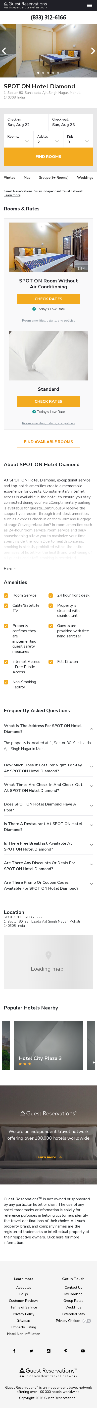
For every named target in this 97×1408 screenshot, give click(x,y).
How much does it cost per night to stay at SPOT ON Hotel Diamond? (43, 768)
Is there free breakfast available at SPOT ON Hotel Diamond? (38, 846)
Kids (70, 137)
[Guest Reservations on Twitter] (32, 1350)
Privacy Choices (68, 1320)
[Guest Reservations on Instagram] (49, 1350)
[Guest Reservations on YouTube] (81, 1350)
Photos (9, 177)
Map (27, 177)
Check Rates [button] (48, 299)
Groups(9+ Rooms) (54, 177)
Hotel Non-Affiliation (23, 1334)
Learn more (12, 196)
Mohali (74, 921)
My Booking (73, 1294)
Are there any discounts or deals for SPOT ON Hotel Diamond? (39, 866)
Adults (42, 137)
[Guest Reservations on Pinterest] (66, 1350)
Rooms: (13, 137)
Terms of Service (23, 1307)
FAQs (23, 1294)
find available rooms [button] (48, 442)
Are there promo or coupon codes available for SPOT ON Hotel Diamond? (41, 885)
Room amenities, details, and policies (48, 321)
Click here (55, 1237)
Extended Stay (73, 1314)
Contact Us (73, 1287)
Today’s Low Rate (51, 309)
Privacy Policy (23, 1314)
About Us (23, 1287)
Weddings (85, 177)
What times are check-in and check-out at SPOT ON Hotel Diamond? (43, 787)
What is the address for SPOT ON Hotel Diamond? (43, 728)
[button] (5, 50)
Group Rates (73, 1300)
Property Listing (23, 1327)
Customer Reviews (24, 1300)
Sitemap (23, 1320)
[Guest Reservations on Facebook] (16, 1350)
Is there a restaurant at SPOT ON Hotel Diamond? (43, 826)
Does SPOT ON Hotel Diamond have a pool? (40, 807)
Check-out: (60, 120)
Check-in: (14, 120)
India (21, 925)
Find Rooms (48, 156)
